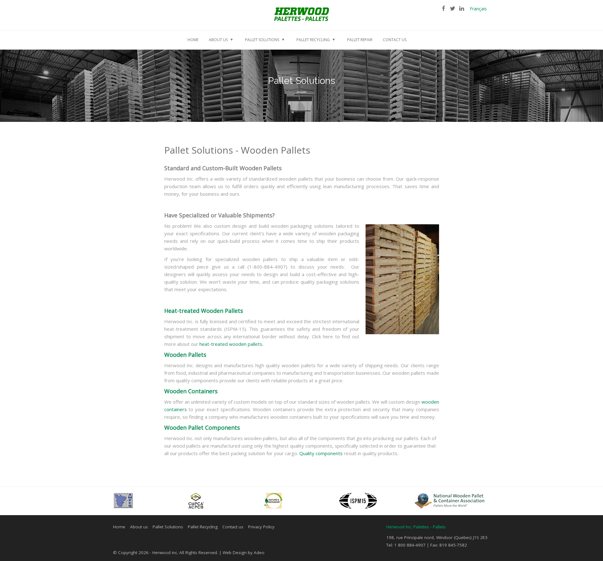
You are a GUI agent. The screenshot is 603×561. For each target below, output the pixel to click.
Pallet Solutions (168, 527)
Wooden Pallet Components (202, 427)
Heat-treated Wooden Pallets (203, 310)
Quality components (321, 453)
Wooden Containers (191, 391)
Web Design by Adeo (243, 552)
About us (139, 527)
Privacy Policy (261, 527)
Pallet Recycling (203, 527)
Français (478, 9)
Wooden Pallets (185, 354)
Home (119, 527)
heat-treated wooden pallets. (231, 344)
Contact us (232, 527)
